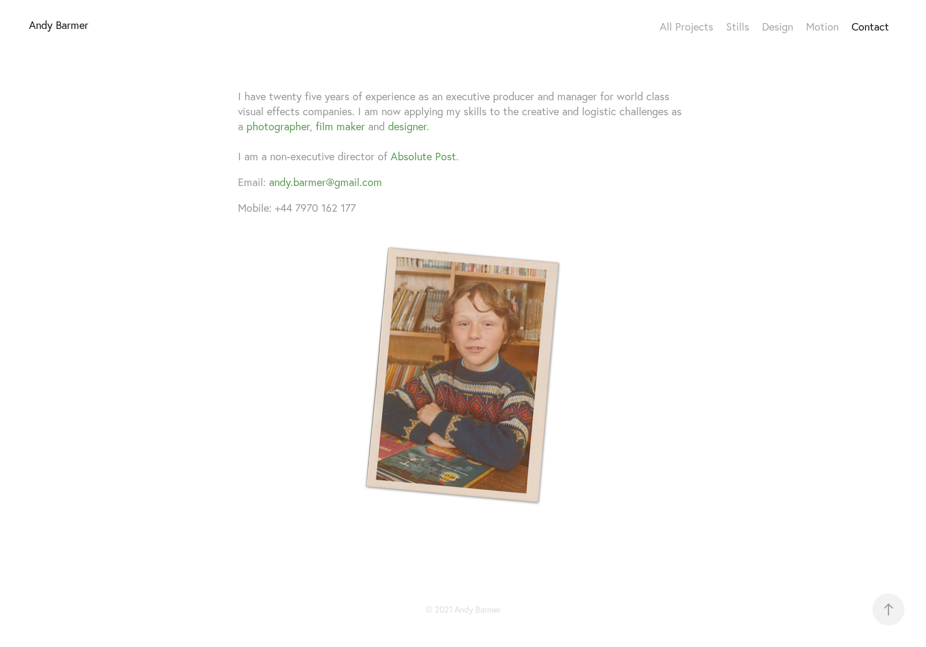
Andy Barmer (58, 25)
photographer (278, 126)
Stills (737, 26)
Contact (870, 26)
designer (407, 126)
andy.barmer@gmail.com (325, 182)
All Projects (686, 26)
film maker (340, 126)
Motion (822, 26)
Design (777, 26)
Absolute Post (423, 156)
